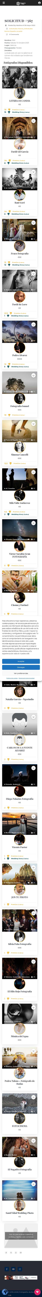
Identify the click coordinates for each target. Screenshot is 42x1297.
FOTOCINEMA (7, 1115)
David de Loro (7, 293)
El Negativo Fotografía (9, 1158)
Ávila (7, 733)
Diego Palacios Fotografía (11, 788)
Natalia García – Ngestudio (11, 688)
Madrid (8, 590)
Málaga (8, 239)
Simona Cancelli (7, 443)
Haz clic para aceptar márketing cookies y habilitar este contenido (21, 1235)
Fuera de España (12, 440)
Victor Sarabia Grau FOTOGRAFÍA (14, 543)
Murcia (8, 833)
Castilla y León (15, 733)
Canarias (11, 341)
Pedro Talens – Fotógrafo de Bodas (14, 1070)
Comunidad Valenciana (22, 137)
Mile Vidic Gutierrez (8, 492)
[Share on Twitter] (11, 1252)
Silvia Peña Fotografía (9, 933)
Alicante (9, 290)
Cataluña (17, 883)
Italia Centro (12, 188)
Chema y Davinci (8, 594)
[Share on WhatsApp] (15, 1252)
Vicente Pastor (7, 836)
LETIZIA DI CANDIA (9, 90)
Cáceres (9, 391)
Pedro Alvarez (7, 344)
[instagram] (20, 1269)
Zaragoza (9, 929)
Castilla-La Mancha (25, 391)
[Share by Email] (20, 1252)
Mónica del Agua (7, 1025)
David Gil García (7, 140)
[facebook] (7, 1269)
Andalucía (15, 239)
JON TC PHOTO (7, 886)
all (6, 86)
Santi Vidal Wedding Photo (11, 1202)
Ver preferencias (21, 673)
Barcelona (9, 1022)
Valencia (9, 977)
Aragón (16, 929)
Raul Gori (5, 191)
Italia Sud (22, 440)
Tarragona (9, 137)
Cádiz (8, 685)
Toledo (15, 391)
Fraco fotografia (7, 242)
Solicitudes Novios (16, 28)
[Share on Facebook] (6, 1252)
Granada (9, 784)
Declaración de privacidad (26, 678)
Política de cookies (12, 678)
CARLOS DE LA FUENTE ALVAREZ (14, 736)
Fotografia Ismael (8, 395)
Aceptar (21, 661)
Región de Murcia (18, 833)
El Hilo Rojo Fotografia (9, 980)
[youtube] (13, 1269)
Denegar (21, 667)
